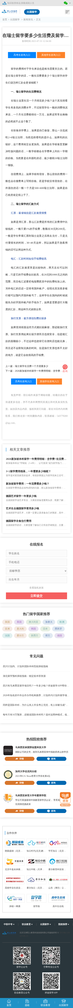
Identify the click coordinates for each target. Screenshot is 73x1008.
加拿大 (48, 622)
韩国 (33, 629)
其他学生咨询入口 (50, 55)
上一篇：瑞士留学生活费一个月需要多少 (26, 366)
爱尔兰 (20, 635)
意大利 (20, 629)
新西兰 (34, 635)
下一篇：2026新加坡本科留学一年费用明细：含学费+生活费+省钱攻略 (36, 371)
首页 (4, 19)
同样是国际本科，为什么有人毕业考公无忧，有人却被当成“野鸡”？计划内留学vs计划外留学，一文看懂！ (36, 705)
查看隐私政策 (36, 588)
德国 (59, 635)
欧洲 (62, 622)
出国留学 (15, 19)
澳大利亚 (33, 622)
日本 (45, 629)
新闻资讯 (28, 19)
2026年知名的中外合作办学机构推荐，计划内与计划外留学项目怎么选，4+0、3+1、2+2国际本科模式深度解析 (36, 695)
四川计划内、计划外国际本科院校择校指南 (25, 666)
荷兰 (47, 635)
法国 (7, 635)
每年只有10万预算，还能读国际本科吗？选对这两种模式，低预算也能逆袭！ (36, 714)
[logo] (9, 10)
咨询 (53, 758)
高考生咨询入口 (22, 55)
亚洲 (7, 629)
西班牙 (58, 629)
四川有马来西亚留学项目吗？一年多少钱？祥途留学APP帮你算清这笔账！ (36, 685)
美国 (7, 622)
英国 (19, 622)
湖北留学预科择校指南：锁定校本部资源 (24, 676)
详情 (21, 758)
